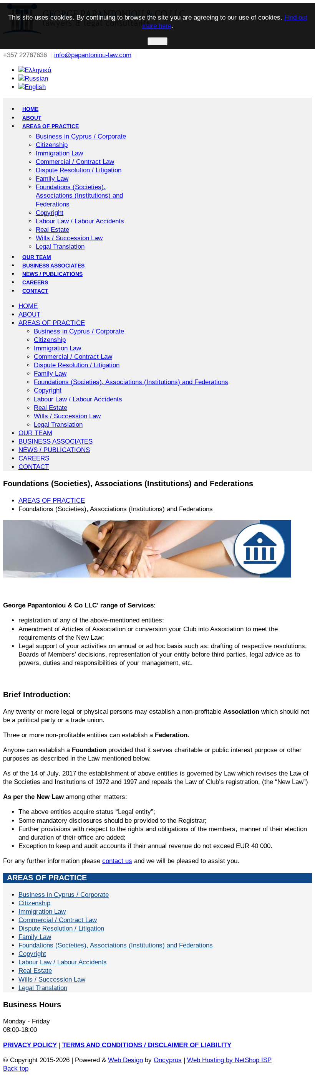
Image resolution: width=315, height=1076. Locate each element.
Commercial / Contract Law (57, 920)
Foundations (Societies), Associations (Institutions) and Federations (115, 945)
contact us (117, 861)
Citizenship (34, 903)
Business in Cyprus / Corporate (63, 894)
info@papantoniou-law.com (92, 55)
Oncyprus (168, 1060)
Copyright (32, 953)
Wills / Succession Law (51, 979)
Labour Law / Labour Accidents (62, 962)
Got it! (157, 41)
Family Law (34, 937)
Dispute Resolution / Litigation (61, 928)
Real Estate (35, 970)
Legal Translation (42, 988)
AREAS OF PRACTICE (51, 500)
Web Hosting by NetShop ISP (229, 1060)
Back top (15, 1068)
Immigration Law (42, 911)
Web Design (125, 1060)
